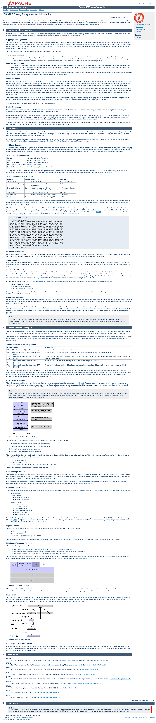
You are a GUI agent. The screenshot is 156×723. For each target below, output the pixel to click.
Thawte (31, 281)
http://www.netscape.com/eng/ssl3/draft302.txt (85, 683)
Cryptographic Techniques (144, 24)
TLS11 (16, 363)
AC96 (36, 35)
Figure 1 (81, 383)
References (139, 31)
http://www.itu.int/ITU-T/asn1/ (95, 665)
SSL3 (15, 354)
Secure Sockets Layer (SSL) (144, 29)
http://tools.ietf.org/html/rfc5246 (50, 697)
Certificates (139, 27)
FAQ (140, 4)
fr (128, 17)
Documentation (24, 10)
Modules (127, 4)
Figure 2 (84, 556)
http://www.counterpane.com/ (68, 660)
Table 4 (52, 370)
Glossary (145, 4)
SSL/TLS (41, 10)
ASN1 (55, 208)
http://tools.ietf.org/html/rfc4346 (50, 692)
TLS (113, 374)
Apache (5, 10)
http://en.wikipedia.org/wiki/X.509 (87, 669)
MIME (98, 212)
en (124, 17)
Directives (134, 4)
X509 (46, 172)
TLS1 (15, 358)
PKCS (60, 208)
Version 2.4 (33, 10)
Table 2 (109, 172)
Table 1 (96, 147)
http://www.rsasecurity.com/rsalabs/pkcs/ (82, 674)
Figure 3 (33, 597)
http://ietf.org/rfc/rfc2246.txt (69, 688)
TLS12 (16, 367)
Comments (139, 37)
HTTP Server (14, 10)
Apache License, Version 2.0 (24, 719)
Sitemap (152, 4)
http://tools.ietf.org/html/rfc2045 (120, 679)
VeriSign (40, 281)
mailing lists (125, 711)
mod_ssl (22, 25)
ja (131, 17)
